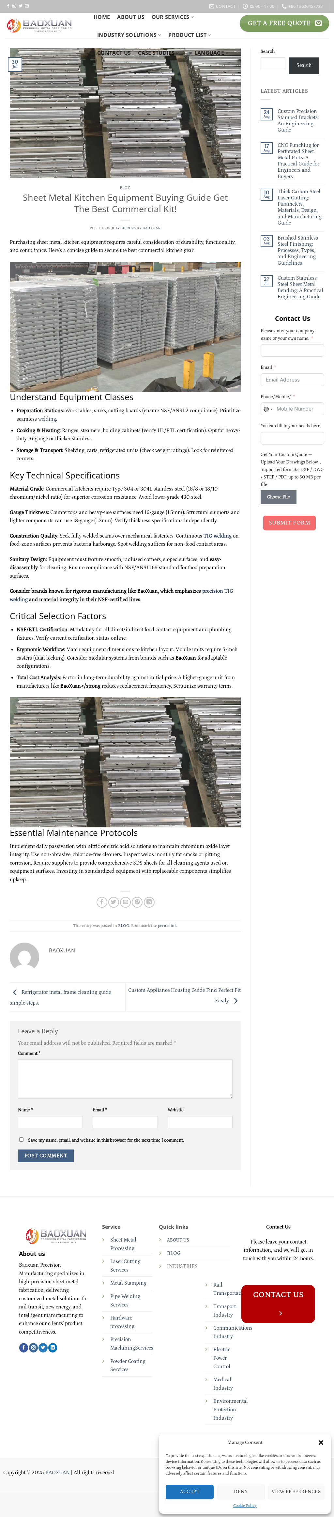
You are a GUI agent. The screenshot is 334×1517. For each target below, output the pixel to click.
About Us (130, 17)
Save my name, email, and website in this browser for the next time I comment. (106, 1140)
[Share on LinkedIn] (149, 902)
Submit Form (290, 523)
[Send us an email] (27, 6)
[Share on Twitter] (113, 902)
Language (209, 52)
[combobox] (268, 409)
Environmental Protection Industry (230, 1409)
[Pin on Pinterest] (137, 902)
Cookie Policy (245, 1506)
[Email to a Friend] (125, 902)
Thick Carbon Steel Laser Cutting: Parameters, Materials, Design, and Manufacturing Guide (300, 207)
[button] (321, 1442)
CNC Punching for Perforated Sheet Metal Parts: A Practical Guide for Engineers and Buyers (298, 161)
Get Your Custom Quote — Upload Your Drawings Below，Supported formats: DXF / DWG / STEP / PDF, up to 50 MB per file (292, 469)
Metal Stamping (128, 1283)
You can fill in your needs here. (291, 426)
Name (25, 1110)
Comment (29, 1053)
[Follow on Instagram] (14, 6)
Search (268, 51)
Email (100, 1110)
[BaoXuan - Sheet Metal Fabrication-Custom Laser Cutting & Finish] (44, 25)
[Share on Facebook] (102, 902)
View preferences (296, 1491)
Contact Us (114, 52)
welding (47, 419)
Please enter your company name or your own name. (287, 334)
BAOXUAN (152, 228)
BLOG (125, 187)
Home (102, 17)
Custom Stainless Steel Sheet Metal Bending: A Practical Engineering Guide (300, 287)
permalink (167, 925)
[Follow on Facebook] (8, 6)
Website (176, 1110)
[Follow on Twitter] (21, 6)
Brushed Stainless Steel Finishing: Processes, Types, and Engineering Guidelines (298, 250)
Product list (187, 35)
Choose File (278, 497)
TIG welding (218, 536)
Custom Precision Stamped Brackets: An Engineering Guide (298, 120)
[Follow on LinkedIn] (52, 1347)
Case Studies (156, 52)
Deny (241, 1491)
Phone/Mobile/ (276, 396)
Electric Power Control (221, 1358)
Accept (190, 1491)
